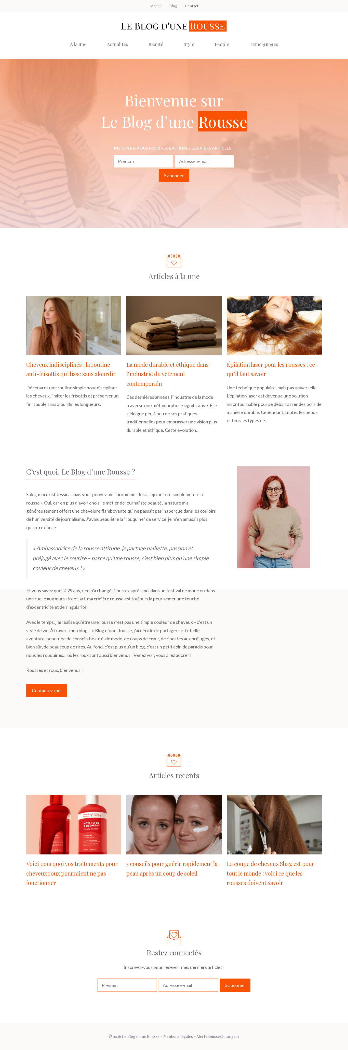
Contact (191, 5)
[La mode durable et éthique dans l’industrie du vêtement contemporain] (173, 351)
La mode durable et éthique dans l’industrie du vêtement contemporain (167, 374)
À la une (78, 44)
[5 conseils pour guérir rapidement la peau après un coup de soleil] (173, 850)
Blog (173, 5)
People (222, 44)
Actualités (117, 44)
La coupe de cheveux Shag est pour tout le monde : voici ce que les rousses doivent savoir (270, 873)
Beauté (156, 44)
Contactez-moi (46, 690)
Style (189, 44)
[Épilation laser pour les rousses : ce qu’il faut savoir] (274, 351)
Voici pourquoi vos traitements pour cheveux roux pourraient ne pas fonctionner (72, 873)
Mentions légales (178, 1036)
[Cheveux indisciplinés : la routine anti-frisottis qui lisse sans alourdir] (73, 351)
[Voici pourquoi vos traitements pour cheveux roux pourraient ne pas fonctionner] (73, 850)
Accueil (156, 5)
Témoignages (264, 44)
